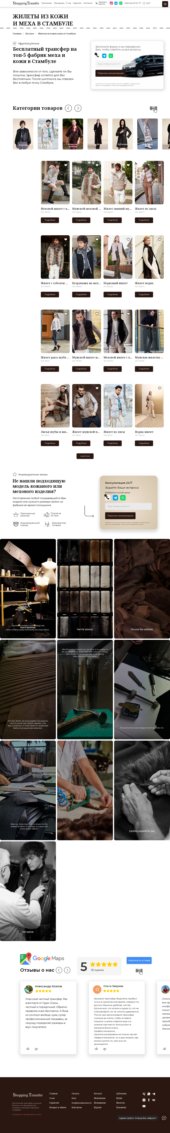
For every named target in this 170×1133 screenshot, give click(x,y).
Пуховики (147, 144)
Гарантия (77, 3)
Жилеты (47, 145)
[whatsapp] (149, 1095)
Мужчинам (47, 3)
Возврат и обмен (57, 1107)
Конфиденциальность (82, 1103)
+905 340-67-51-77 (132, 3)
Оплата (75, 1093)
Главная (17, 33)
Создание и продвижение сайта (26, 1114)
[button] (97, 3)
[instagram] (144, 1101)
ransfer (34, 3)
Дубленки (122, 144)
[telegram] (153, 1095)
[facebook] (149, 1101)
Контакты (87, 3)
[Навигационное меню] (165, 4)
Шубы (119, 1098)
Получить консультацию (111, 73)
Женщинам (59, 3)
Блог (74, 1098)
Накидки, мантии (73, 145)
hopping (21, 3)
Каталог (30, 33)
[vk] (153, 1101)
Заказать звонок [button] (103, 3)
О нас (68, 3)
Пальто (98, 144)
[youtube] (144, 1107)
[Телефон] (144, 1095)
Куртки (23, 145)
